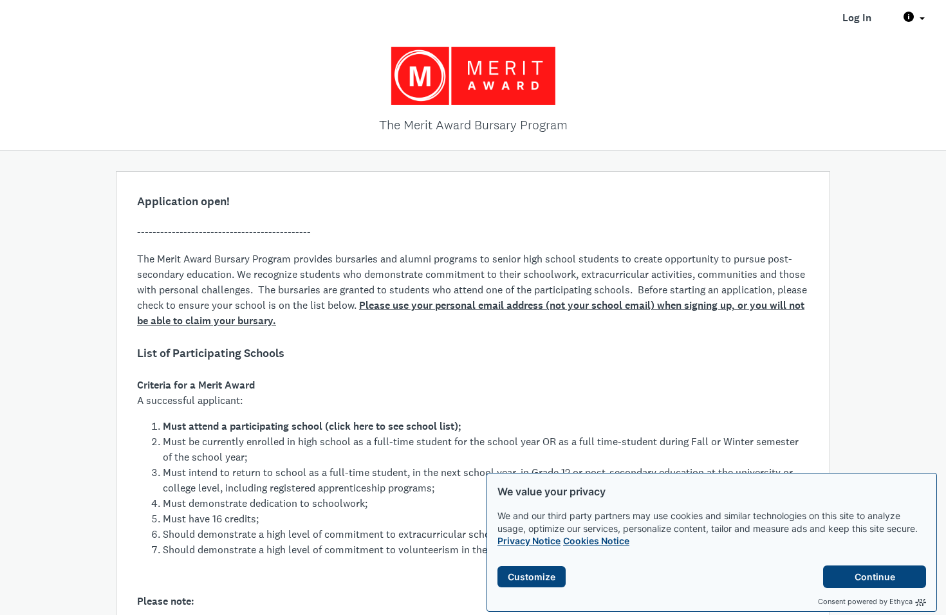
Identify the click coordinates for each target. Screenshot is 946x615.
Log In (856, 17)
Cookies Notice (596, 540)
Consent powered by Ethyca (865, 601)
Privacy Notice (529, 540)
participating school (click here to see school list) (344, 426)
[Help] (914, 18)
